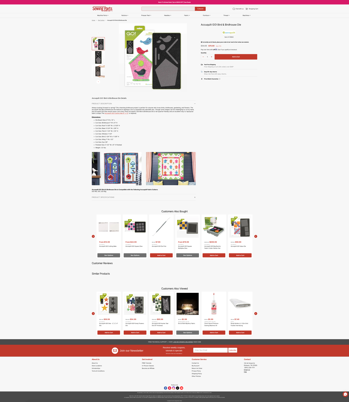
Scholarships (96, 368)
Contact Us (195, 363)
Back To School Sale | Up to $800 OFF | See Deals (174, 2)
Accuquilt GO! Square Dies (134, 246)
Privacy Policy (196, 371)
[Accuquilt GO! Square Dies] (135, 236)
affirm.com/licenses (189, 397)
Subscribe (232, 350)
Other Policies (196, 376)
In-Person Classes (148, 366)
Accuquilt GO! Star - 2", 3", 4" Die (108, 324)
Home (93, 20)
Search (201, 9)
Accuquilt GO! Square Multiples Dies (185, 247)
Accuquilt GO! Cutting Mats (108, 246)
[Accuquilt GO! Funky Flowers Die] (135, 313)
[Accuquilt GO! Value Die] (240, 236)
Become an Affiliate (148, 368)
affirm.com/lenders (184, 395)
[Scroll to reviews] (229, 28)
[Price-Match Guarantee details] (220, 79)
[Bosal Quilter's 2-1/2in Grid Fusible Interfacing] (240, 313)
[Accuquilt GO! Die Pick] (161, 236)
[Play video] (191, 32)
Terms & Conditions (98, 371)
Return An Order (197, 368)
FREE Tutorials (146, 363)
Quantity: (204, 53)
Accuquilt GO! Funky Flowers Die (135, 324)
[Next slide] (98, 82)
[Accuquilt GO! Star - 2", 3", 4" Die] (109, 313)
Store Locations (97, 366)
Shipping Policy (197, 373)
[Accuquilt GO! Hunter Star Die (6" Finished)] (161, 313)
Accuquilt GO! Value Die (238, 246)
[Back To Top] (346, 399)
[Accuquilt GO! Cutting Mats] (109, 236)
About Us (95, 363)
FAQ (245, 372)
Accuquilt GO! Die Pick (159, 246)
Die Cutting (101, 20)
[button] (251, 9)
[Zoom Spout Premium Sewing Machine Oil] (214, 313)
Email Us (247, 370)
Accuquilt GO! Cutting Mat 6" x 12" (116, 113)
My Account (195, 366)
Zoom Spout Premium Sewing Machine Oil (211, 324)
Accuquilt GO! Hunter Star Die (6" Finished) (160, 324)
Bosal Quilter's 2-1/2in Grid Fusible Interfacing (239, 324)
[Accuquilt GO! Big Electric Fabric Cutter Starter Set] (214, 236)
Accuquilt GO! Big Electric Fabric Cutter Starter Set (212, 247)
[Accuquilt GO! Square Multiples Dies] (187, 236)
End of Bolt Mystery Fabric (186, 323)
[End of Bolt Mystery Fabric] (187, 313)
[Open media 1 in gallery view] (191, 27)
